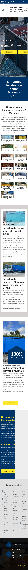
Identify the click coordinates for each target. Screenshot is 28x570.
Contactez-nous (9, 471)
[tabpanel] (14, 380)
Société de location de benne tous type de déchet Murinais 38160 (24, 501)
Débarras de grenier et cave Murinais (6, 517)
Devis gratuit (10, 403)
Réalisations (9, 52)
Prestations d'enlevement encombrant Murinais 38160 (24, 526)
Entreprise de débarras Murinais (6, 525)
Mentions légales (22, 566)
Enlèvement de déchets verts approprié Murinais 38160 (24, 515)
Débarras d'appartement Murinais (15, 496)
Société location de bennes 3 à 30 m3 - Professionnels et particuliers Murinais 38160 (15, 513)
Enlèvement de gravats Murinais (6, 493)
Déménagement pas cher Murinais (6, 500)
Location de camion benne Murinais (6, 508)
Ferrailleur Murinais (15, 501)
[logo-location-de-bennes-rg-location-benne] (3, 10)
